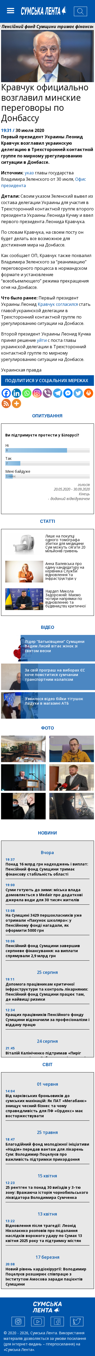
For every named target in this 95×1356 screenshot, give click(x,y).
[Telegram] (57, 393)
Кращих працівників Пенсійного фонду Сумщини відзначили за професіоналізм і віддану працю (47, 1019)
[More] (16, 403)
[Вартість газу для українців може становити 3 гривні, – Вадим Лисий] (71, 777)
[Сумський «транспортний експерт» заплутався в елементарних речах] (71, 749)
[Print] (88, 393)
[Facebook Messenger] (68, 393)
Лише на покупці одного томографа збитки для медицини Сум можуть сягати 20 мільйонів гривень (65, 543)
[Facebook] (6, 393)
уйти (42, 340)
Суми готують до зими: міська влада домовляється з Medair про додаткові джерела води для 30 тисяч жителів (44, 894)
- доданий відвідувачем (69, 498)
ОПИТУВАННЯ (47, 416)
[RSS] (6, 403)
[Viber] (47, 393)
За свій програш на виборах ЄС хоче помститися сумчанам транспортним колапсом (55, 675)
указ (29, 173)
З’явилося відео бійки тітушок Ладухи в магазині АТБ (54, 701)
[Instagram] (37, 393)
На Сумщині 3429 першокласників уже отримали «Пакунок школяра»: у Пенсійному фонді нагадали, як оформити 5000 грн (44, 923)
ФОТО (47, 728)
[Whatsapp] (26, 393)
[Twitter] (78, 393)
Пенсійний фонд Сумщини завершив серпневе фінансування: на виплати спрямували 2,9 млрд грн (43, 950)
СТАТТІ (47, 521)
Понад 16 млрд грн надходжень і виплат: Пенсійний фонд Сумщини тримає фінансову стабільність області (47, 869)
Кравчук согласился (58, 304)
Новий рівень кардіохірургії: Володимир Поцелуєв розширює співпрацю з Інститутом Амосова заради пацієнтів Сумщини (46, 1276)
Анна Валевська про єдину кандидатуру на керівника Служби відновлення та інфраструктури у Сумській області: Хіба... (66, 573)
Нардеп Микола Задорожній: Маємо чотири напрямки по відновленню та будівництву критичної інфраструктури (65, 600)
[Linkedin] (16, 393)
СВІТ (47, 1064)
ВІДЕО (47, 627)
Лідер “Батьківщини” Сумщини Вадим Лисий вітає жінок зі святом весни (54, 646)
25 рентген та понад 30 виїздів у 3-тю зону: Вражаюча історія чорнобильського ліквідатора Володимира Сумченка (47, 1192)
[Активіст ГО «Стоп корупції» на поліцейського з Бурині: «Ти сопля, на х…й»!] (23, 806)
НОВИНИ (47, 833)
